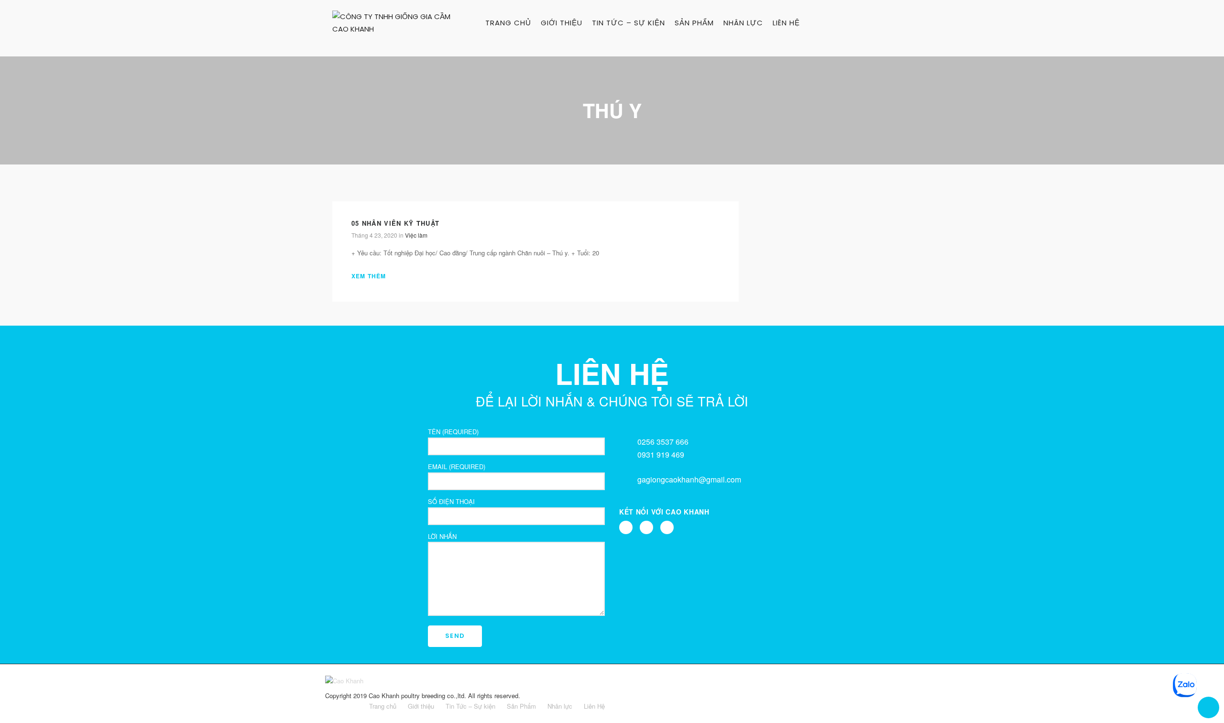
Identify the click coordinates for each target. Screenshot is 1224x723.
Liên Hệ (786, 23)
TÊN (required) (453, 431)
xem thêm (372, 276)
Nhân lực (743, 23)
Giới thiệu (561, 23)
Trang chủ (508, 23)
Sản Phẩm (694, 23)
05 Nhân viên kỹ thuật (395, 223)
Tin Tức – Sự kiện (628, 23)
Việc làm (416, 235)
